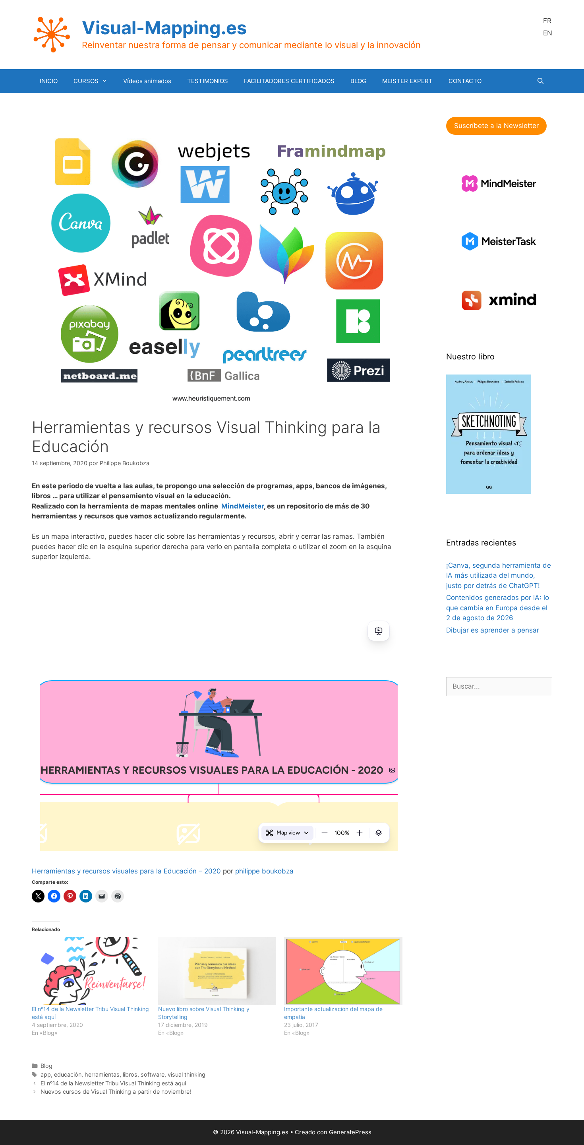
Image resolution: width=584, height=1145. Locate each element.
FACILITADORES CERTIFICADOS (289, 81)
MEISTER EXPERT (407, 81)
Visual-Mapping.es (164, 28)
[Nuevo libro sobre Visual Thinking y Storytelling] (217, 971)
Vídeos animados (147, 81)
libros (130, 1074)
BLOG (358, 81)
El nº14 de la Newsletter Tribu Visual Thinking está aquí (113, 1083)
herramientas (102, 1074)
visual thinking (186, 1074)
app (46, 1074)
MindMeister (242, 506)
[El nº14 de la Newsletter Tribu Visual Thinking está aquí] (91, 971)
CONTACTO (465, 81)
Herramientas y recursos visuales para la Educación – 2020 (126, 871)
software (152, 1074)
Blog (46, 1065)
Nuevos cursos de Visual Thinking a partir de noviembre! (116, 1091)
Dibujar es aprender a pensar (492, 630)
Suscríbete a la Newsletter (496, 126)
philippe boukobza (264, 871)
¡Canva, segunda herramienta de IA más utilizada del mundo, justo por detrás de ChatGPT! (498, 575)
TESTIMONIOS (207, 81)
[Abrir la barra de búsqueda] (540, 81)
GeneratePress (350, 1132)
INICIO (49, 81)
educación (67, 1074)
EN (547, 33)
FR (547, 21)
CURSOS (86, 81)
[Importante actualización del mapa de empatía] (343, 971)
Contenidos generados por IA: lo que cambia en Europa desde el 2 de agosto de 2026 (497, 608)
